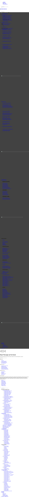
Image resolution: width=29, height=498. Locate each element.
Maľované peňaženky (6, 443)
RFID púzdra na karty (6, 436)
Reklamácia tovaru (3, 366)
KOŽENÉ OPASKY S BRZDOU (6, 116)
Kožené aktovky (6, 431)
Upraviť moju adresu (3, 361)
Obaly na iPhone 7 (6, 478)
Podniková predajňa (5, 495)
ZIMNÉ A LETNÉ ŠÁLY (5, 253)
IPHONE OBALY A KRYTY (5, 274)
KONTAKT (2, 343)
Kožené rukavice (6, 432)
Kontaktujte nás (3, 371)
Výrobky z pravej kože (5, 429)
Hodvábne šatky (6, 461)
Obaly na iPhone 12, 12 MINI (7, 473)
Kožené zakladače (6, 434)
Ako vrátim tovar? (3, 363)
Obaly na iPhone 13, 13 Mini (7, 471)
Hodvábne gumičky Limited (7, 410)
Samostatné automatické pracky (8, 417)
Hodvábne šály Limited (7, 398)
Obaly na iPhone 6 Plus (7, 479)
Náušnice (5, 447)
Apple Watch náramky (7, 487)
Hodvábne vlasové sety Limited (8, 412)
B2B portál (2, 372)
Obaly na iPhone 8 (6, 477)
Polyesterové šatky (6, 462)
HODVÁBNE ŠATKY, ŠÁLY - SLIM (6, 41)
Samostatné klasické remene (7, 424)
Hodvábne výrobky (3, 383)
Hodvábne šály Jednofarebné (7, 397)
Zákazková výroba (5, 346)
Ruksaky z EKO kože (6, 455)
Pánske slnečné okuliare (7, 466)
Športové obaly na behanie (7, 481)
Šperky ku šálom (6, 402)
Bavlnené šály (6, 457)
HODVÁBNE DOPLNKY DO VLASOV (7, 44)
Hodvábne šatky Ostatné (7, 394)
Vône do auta (6, 488)
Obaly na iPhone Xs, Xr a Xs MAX (8, 475)
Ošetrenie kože (5, 428)
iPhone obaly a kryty (5, 470)
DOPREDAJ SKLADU (4, 273)
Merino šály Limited (6, 404)
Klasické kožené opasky (7, 422)
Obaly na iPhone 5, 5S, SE (7, 480)
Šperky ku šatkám (6, 395)
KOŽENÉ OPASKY (3, 413)
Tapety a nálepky (6, 489)
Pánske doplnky (3, 381)
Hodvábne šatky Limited (7, 391)
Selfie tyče (5, 482)
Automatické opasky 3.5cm (7, 415)
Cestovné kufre (6, 438)
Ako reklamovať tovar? (4, 362)
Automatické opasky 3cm (7, 414)
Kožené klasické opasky (6, 421)
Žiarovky (2, 380)
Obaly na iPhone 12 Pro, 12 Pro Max (8, 472)
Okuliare (4, 463)
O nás (3, 344)
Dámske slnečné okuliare (7, 465)
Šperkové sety (6, 449)
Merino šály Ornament (7, 405)
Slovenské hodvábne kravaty (6, 406)
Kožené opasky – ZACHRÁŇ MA (7, 425)
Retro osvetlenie (3, 384)
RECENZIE (2, 491)
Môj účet (2, 360)
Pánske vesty (5, 454)
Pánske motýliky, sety (7, 451)
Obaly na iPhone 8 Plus (7, 476)
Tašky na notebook (6, 439)
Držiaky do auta (6, 485)
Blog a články (3, 374)
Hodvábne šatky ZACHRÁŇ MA (8, 396)
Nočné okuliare (6, 464)
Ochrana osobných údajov (4, 368)
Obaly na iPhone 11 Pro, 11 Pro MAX (9, 474)
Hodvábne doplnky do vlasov (6, 409)
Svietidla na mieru (3, 385)
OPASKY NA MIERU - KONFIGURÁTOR (7, 129)
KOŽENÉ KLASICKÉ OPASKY (6, 111)
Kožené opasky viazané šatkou (6, 426)
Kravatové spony (6, 468)
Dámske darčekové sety (6, 427)
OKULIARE (3, 264)
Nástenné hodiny (6, 490)
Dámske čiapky (6, 453)
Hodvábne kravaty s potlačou (7, 408)
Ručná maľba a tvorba (5, 440)
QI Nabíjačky (5, 483)
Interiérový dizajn (3, 382)
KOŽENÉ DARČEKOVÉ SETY (6, 121)
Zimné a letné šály (5, 456)
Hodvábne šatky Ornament (7, 393)
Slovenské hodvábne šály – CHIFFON (7, 400)
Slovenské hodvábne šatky (6, 390)
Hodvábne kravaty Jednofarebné (8, 407)
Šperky (4, 445)
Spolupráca (4, 345)
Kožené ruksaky (6, 430)
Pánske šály (5, 459)
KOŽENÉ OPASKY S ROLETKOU (6, 103)
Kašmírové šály (6, 458)
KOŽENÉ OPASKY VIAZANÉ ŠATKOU (7, 126)
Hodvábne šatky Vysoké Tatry (8, 392)
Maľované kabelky (6, 442)
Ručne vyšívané (6, 441)
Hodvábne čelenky (6, 411)
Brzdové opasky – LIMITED (7, 419)
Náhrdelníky (5, 448)
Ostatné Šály (5, 460)
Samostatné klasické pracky (7, 423)
